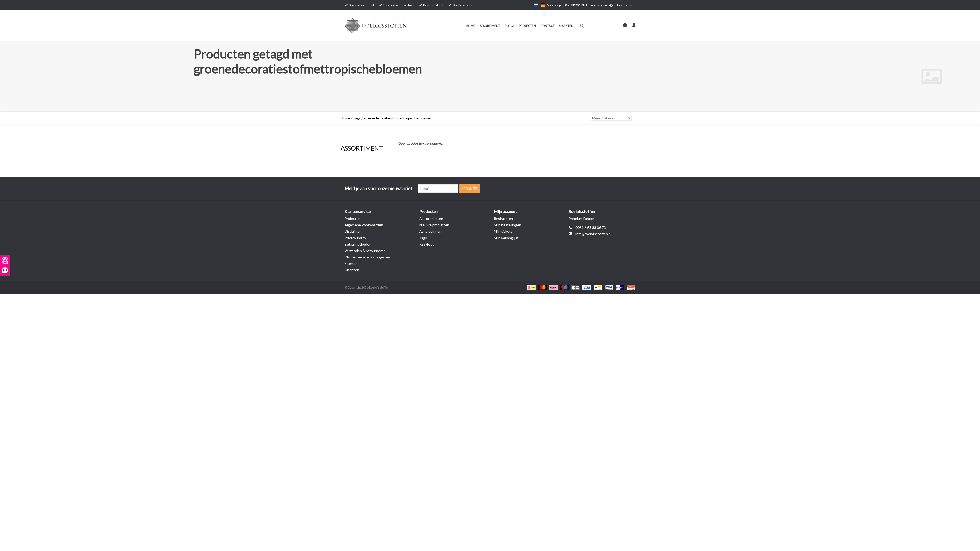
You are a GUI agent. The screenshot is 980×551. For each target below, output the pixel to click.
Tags (357, 118)
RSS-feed (426, 244)
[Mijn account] (631, 25)
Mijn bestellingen (507, 225)
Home (470, 26)
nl (536, 5)
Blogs (509, 26)
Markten (566, 26)
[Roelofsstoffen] (383, 25)
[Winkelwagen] (622, 25)
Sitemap (351, 263)
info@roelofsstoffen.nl (593, 234)
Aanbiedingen (430, 231)
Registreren (503, 218)
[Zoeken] (582, 26)
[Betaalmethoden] (530, 287)
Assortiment (490, 26)
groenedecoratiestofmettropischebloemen (397, 118)
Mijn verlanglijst (506, 238)
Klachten (352, 270)
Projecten (527, 26)
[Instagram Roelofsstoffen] (631, 188)
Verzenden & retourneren (365, 250)
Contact (547, 26)
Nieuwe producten (434, 225)
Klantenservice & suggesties (368, 257)
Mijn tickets (503, 231)
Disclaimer (353, 231)
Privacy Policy (355, 238)
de (543, 5)
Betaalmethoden (358, 244)
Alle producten (431, 218)
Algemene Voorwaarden (364, 225)
